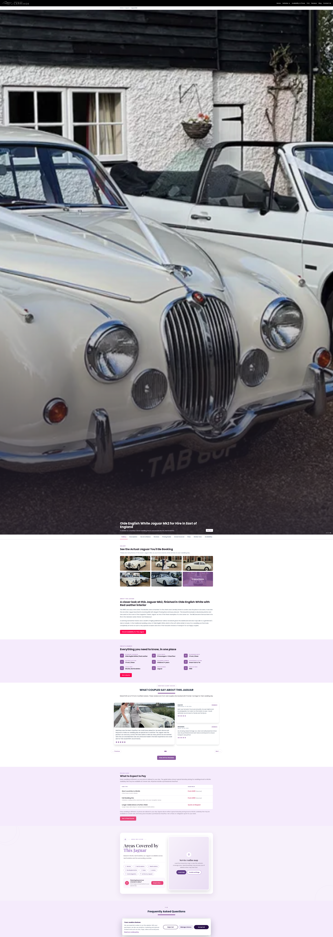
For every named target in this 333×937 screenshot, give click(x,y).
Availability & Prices (298, 3)
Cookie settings (194, 872)
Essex (144, 870)
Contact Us (327, 3)
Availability (208, 537)
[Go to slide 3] (169, 751)
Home (279, 3)
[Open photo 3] (198, 563)
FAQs (189, 537)
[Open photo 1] (135, 563)
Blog (320, 3)
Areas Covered (179, 537)
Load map (181, 872)
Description (133, 537)
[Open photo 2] (166, 563)
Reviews (314, 3)
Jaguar (127, 8)
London (153, 870)
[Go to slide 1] (165, 751)
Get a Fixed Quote (128, 818)
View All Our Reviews (166, 758)
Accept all (201, 927)
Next (218, 751)
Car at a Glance (145, 537)
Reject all (170, 927)
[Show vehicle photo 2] (327, 532)
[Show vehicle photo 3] (329, 532)
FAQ (308, 3)
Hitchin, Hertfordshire (132, 669)
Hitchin (129, 866)
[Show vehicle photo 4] (330, 532)
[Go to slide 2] (167, 751)
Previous (116, 751)
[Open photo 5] (166, 579)
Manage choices (185, 927)
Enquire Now (157, 883)
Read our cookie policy (131, 932)
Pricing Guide (166, 537)
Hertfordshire (140, 866)
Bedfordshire (154, 866)
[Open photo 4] (135, 579)
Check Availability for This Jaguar (133, 632)
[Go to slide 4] (170, 751)
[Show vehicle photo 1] (326, 532)
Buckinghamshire (132, 870)
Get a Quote (126, 675)
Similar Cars (198, 537)
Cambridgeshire (131, 874)
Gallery (123, 537)
